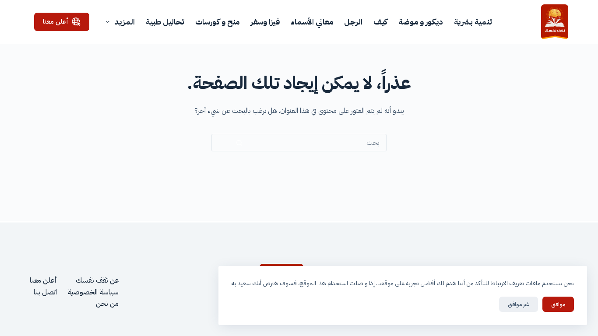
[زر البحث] (239, 143)
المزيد (124, 22)
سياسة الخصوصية (93, 292)
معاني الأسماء (312, 22)
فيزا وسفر (265, 22)
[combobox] (326, 142)
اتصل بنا (45, 292)
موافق (558, 304)
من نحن (107, 303)
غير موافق (518, 304)
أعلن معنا (55, 21)
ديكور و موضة (420, 22)
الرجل (353, 22)
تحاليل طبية (165, 22)
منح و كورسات (217, 22)
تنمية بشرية (473, 22)
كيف (380, 22)
